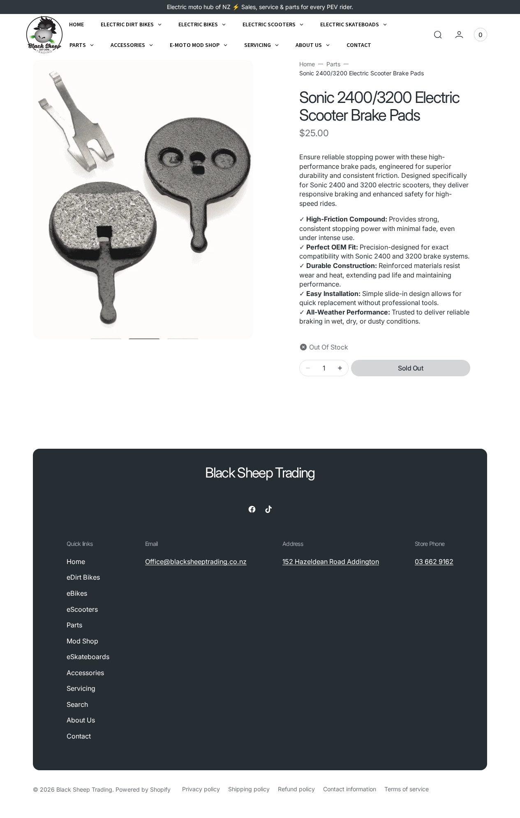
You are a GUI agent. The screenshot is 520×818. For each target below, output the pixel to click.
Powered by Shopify (143, 789)
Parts (333, 64)
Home (307, 64)
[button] (437, 34)
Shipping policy (249, 788)
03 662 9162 (434, 561)
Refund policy (296, 788)
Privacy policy (201, 788)
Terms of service (406, 788)
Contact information (349, 788)
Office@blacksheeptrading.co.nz (196, 561)
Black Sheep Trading (84, 789)
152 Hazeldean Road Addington (330, 561)
